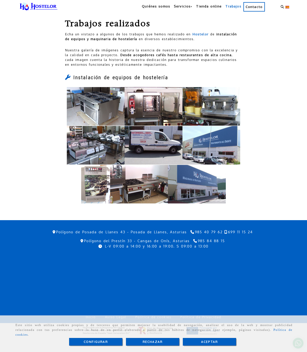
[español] (287, 7)
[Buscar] (282, 6)
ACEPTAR (209, 342)
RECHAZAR (153, 342)
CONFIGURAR (96, 342)
